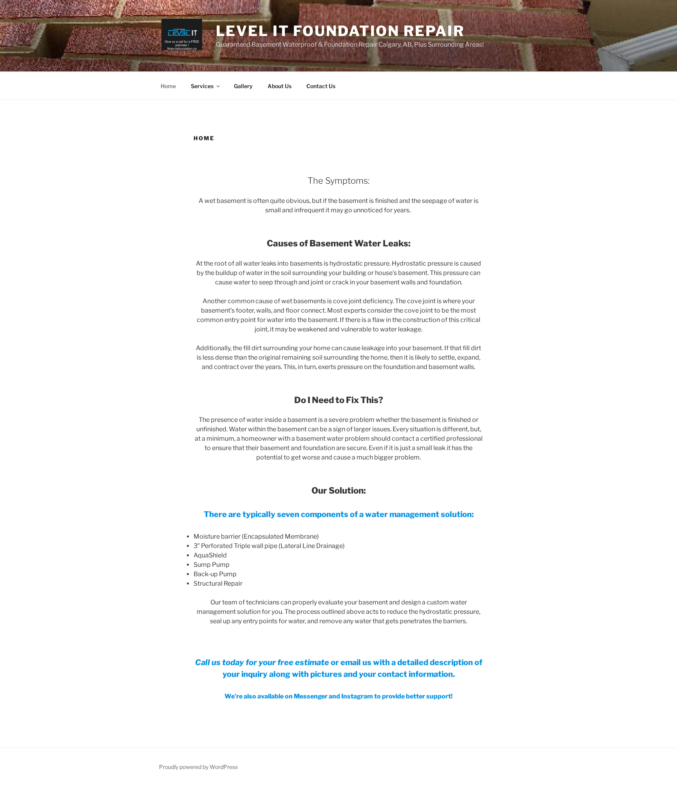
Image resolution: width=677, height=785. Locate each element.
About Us (279, 86)
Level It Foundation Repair (340, 31)
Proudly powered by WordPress (198, 766)
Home (168, 86)
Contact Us (320, 86)
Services (202, 86)
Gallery (243, 86)
